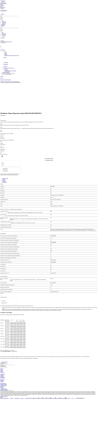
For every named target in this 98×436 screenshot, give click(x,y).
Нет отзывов (3, 115)
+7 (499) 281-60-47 (3, 10)
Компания (2, 372)
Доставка (4, 181)
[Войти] (0, 44)
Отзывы (3, 179)
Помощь (1, 381)
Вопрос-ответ (2, 386)
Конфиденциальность (4, 396)
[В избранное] (0, 115)
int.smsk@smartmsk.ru (6, 72)
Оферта (1, 397)
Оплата (3, 180)
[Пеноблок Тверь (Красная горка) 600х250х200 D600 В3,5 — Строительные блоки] (48, 97)
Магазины (2, 380)
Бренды (1, 370)
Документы (2, 376)
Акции (1, 369)
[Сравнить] (0, 116)
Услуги (1, 371)
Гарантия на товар (3, 385)
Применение (4, 182)
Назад (6, 52)
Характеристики (5, 178)
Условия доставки (3, 384)
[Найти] (1, 19)
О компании (2, 374)
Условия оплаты (3, 383)
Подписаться (3, 365)
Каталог (1, 368)
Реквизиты (2, 379)
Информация (2, 377)
